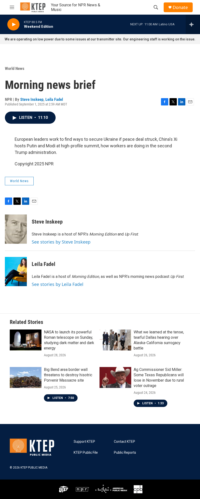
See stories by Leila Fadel (57, 284)
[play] (13, 24)
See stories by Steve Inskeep (61, 242)
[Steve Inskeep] (16, 229)
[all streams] (193, 24)
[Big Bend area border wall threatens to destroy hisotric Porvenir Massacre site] (25, 377)
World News (14, 68)
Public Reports (125, 452)
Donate (180, 7)
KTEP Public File (86, 452)
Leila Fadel (54, 99)
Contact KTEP (124, 441)
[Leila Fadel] (16, 271)
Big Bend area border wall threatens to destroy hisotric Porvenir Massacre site (68, 375)
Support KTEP (84, 441)
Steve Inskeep (31, 99)
